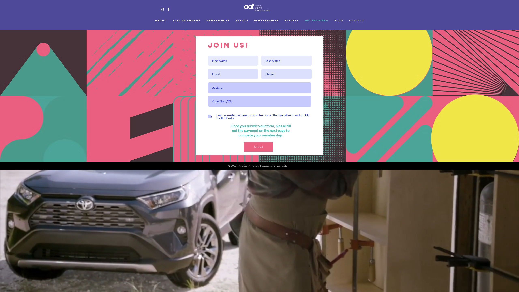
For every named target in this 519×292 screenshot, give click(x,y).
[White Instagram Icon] (162, 9)
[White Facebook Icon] (168, 9)
